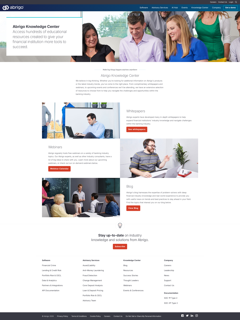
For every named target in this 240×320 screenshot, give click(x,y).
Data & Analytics (49, 280)
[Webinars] (159, 158)
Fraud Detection (90, 275)
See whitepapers (136, 129)
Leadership (169, 270)
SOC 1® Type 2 (170, 298)
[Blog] (81, 197)
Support (167, 280)
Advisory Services (160, 7)
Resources (128, 270)
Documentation (171, 293)
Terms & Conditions (79, 316)
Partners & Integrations (52, 285)
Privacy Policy (62, 316)
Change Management (92, 280)
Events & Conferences (133, 290)
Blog (125, 265)
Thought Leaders (131, 280)
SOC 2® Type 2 (171, 303)
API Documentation (50, 290)
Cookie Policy (95, 316)
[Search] (236, 2)
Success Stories (130, 275)
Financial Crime (49, 265)
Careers (213, 2)
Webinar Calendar (59, 168)
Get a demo (230, 7)
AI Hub (175, 7)
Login (231, 2)
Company (216, 7)
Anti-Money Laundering (93, 270)
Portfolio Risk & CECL (51, 275)
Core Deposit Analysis (93, 285)
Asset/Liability (89, 265)
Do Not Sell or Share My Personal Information (143, 316)
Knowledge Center (199, 7)
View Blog (133, 208)
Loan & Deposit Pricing (93, 290)
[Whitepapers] (81, 120)
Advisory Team (89, 300)
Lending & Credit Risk (51, 270)
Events (185, 7)
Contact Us (222, 2)
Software (144, 7)
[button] (143, 316)
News (166, 275)
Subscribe (120, 246)
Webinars (127, 285)
